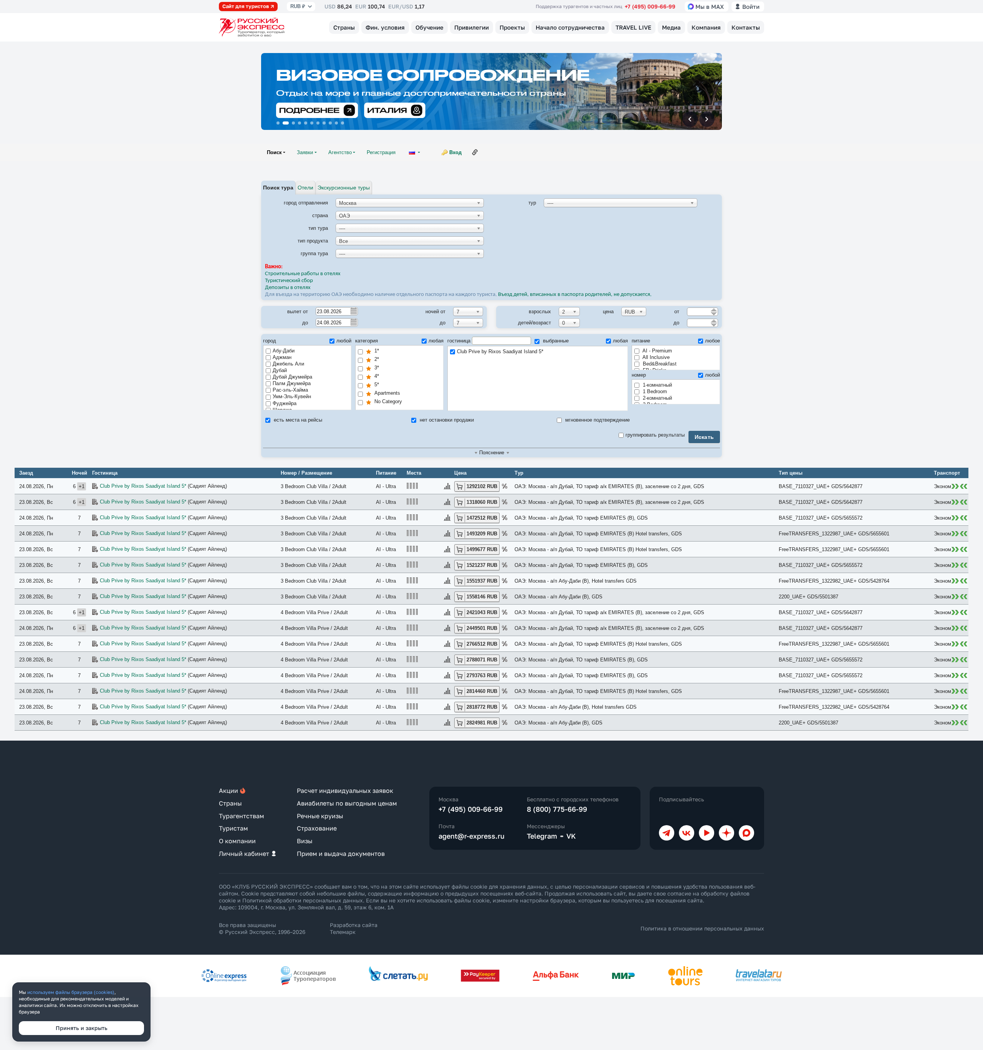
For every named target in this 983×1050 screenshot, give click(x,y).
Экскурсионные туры (344, 187)
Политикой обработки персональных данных (302, 900)
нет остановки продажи (446, 420)
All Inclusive (655, 357)
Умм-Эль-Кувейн (292, 396)
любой (343, 341)
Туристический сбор (289, 281)
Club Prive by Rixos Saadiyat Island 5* (500, 351)
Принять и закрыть (82, 1028)
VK (571, 836)
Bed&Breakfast (659, 364)
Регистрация (381, 152)
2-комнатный (656, 398)
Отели (305, 187)
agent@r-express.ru (472, 836)
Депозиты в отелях (288, 288)
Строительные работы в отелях (303, 274)
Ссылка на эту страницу (475, 152)
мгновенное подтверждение (597, 420)
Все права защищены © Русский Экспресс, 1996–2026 (262, 928)
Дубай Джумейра (292, 377)
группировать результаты (655, 435)
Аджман (282, 357)
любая (436, 341)
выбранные (555, 341)
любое (712, 341)
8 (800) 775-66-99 (557, 809)
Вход (455, 152)
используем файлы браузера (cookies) (70, 992)
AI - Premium (656, 351)
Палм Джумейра (292, 383)
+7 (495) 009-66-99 (650, 6)
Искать (704, 437)
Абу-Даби (284, 351)
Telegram (542, 836)
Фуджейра (284, 403)
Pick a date (353, 310)
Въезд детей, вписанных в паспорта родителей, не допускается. (575, 294)
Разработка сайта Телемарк (353, 928)
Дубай (280, 370)
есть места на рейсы (297, 420)
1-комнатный (656, 385)
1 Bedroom (654, 391)
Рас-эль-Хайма (290, 390)
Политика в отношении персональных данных (702, 928)
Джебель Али (288, 364)
